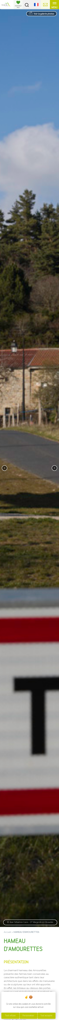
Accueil (7, 932)
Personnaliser (28, 1016)
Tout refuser (10, 1016)
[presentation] (4, 468)
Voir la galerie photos (43, 14)
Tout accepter (46, 1016)
